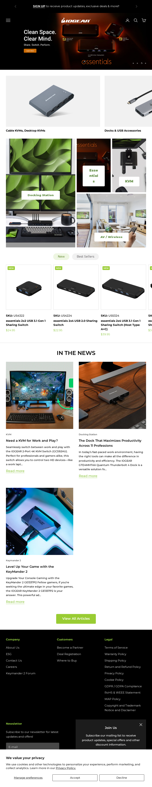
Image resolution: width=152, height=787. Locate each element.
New (61, 256)
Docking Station (88, 434)
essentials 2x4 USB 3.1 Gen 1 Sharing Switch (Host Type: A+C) (121, 325)
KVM (8, 434)
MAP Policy (112, 699)
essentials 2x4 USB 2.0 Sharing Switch (75, 323)
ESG (8, 654)
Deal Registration (69, 654)
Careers (11, 667)
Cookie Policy (114, 680)
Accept (75, 777)
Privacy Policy (114, 673)
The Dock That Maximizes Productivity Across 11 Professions (110, 443)
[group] (76, 41)
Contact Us (14, 660)
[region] (76, 41)
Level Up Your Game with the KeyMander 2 (30, 569)
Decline (121, 777)
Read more (15, 471)
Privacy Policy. (66, 768)
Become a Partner (70, 647)
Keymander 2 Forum (20, 673)
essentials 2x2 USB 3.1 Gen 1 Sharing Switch (26, 323)
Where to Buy (67, 660)
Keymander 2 (13, 560)
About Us (12, 647)
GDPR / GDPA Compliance (123, 686)
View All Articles (76, 619)
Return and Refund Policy (123, 667)
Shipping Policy (115, 660)
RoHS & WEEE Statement (123, 692)
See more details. (102, 6)
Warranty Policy (115, 654)
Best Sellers (85, 256)
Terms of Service (116, 647)
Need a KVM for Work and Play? (32, 440)
